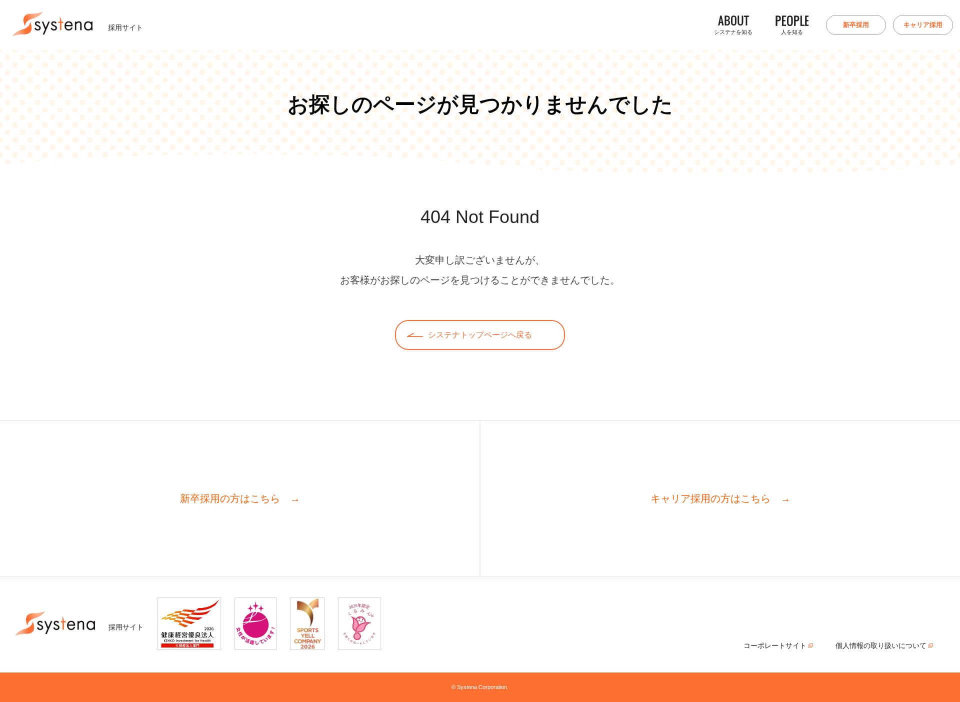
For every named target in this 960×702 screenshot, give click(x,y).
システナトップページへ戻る (480, 334)
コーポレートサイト (784, 646)
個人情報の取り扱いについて (890, 646)
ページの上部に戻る (943, 658)
